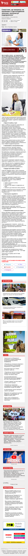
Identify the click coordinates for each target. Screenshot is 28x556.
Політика (20, 550)
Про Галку (22, 553)
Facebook (20, 267)
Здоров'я (4, 24)
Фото (20, 552)
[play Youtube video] (14, 457)
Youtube (8, 267)
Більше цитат (14, 479)
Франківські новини (12, 26)
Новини (4, 550)
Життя (6, 26)
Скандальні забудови (9, 553)
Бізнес (24, 550)
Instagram (8, 270)
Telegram (8, 264)
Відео (23, 552)
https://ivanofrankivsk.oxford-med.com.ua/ (12, 256)
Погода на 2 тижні (14, 484)
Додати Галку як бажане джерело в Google (15, 21)
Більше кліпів (14, 464)
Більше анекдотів (14, 445)
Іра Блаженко (7, 17)
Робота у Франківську (12, 552)
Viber (20, 264)
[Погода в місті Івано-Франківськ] (14, 482)
